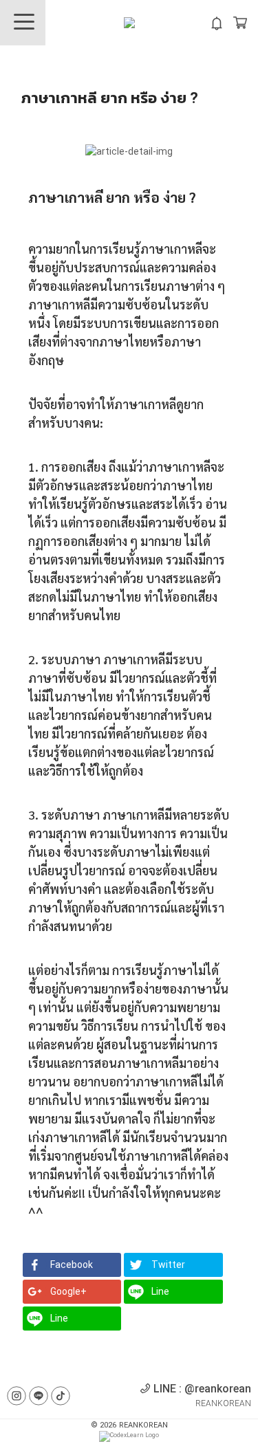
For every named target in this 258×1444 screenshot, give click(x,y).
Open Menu (22, 22)
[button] (72, 1265)
